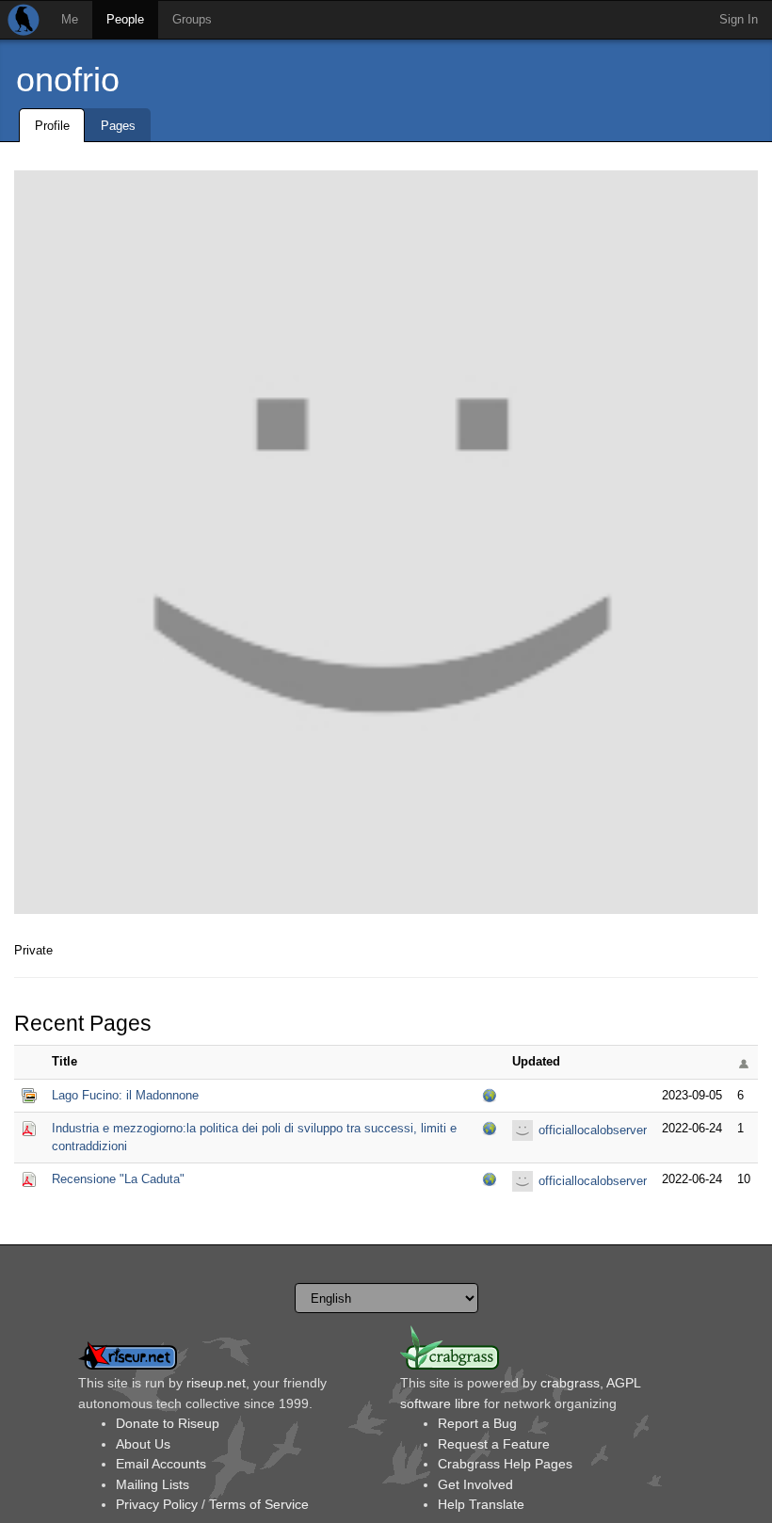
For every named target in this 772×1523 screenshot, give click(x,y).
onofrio (68, 79)
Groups (192, 19)
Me (69, 19)
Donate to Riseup (167, 1423)
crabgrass (570, 1382)
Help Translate (481, 1504)
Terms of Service (259, 1504)
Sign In (738, 19)
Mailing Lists (152, 1484)
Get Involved (475, 1484)
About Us (143, 1443)
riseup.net (216, 1382)
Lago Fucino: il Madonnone (125, 1095)
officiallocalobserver (593, 1130)
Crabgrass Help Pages (505, 1463)
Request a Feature (494, 1443)
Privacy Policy (157, 1504)
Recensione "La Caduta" (118, 1179)
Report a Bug (477, 1423)
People (125, 19)
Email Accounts (161, 1463)
